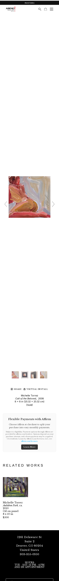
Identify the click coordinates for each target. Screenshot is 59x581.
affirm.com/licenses (29, 441)
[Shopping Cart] (45, 9)
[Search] (39, 9)
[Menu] (51, 9)
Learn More (29, 447)
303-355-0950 (29, 554)
